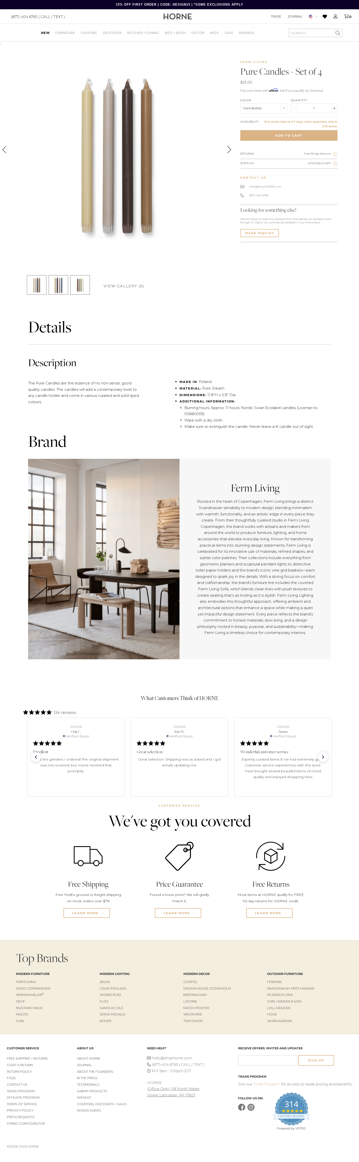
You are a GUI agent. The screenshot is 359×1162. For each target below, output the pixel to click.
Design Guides (89, 1110)
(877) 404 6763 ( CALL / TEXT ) (38, 16)
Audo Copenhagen (33, 988)
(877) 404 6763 (258, 195)
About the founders (95, 1071)
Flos (104, 1001)
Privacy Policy (20, 1110)
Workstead (110, 995)
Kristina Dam (194, 995)
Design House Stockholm (207, 988)
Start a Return (20, 1065)
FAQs (11, 1078)
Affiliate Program (23, 1097)
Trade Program (21, 1091)
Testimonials (88, 1084)
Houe (272, 1014)
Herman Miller (30, 995)
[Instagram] (250, 1110)
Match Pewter (196, 1008)
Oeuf (20, 1001)
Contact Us (17, 1084)
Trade (276, 16)
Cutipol (190, 982)
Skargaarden (279, 1021)
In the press (87, 1078)
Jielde (105, 982)
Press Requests (21, 1117)
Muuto (22, 1014)
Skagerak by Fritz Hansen (290, 988)
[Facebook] (241, 1110)
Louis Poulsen (113, 988)
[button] (36, 757)
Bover (105, 1021)
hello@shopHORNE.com (265, 186)
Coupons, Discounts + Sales (102, 1104)
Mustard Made (29, 1008)
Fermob (274, 982)
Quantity (299, 100)
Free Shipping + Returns (27, 1058)
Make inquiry (259, 233)
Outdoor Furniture (285, 974)
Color (245, 100)
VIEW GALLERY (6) (124, 286)
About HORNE (88, 1058)
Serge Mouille (113, 1014)
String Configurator (26, 1123)
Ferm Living (253, 62)
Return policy (19, 1071)
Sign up (316, 1060)
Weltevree (192, 1014)
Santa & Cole (111, 1008)
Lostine (190, 1001)
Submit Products (92, 1091)
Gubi (20, 1021)
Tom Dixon (192, 1021)
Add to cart (289, 135)
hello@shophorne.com (172, 1058)
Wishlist (84, 1097)
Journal (295, 16)
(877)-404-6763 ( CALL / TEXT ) (178, 1064)
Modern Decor (196, 974)
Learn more (86, 913)
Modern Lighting (115, 974)
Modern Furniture (33, 974)
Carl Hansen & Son (284, 1001)
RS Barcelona (280, 995)
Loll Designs (279, 1008)
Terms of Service (22, 1104)
